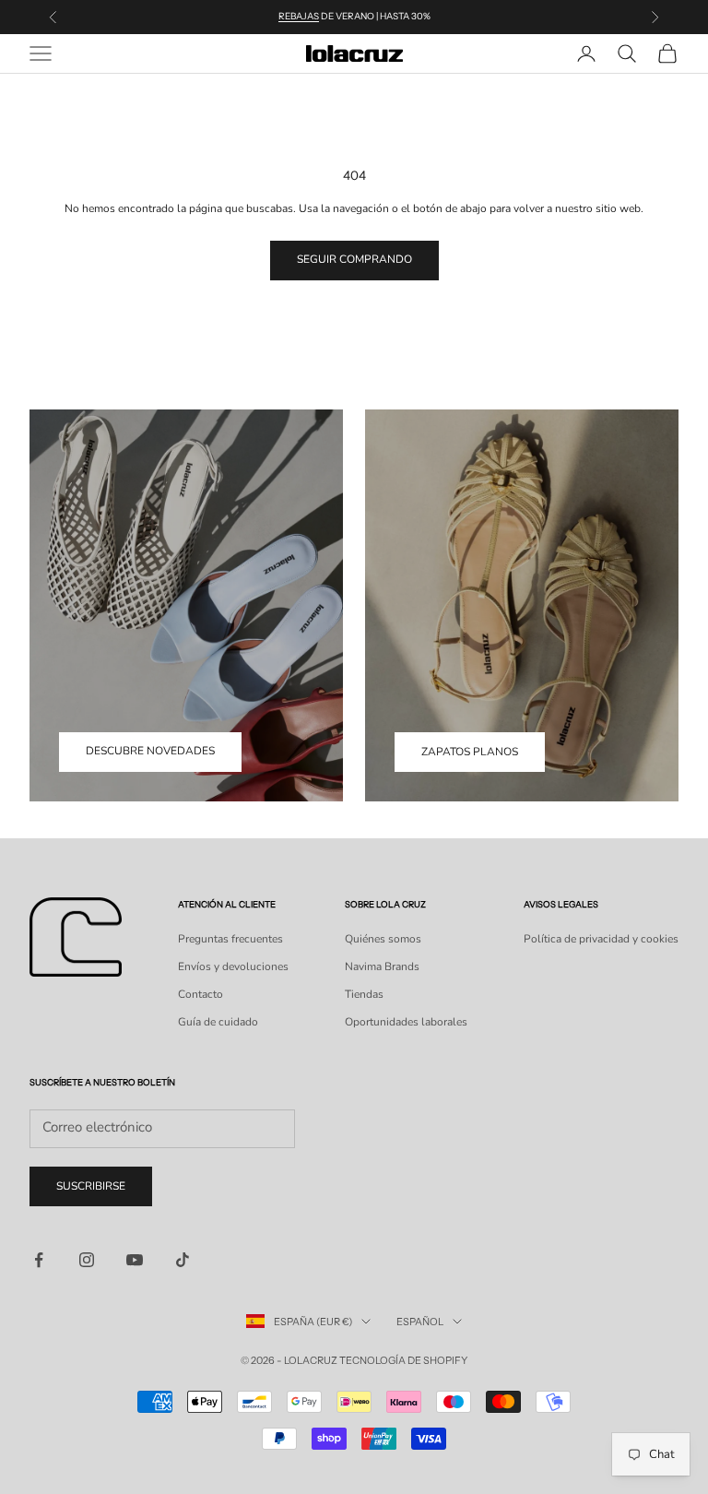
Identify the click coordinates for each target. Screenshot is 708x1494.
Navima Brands (382, 966)
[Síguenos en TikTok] (182, 1260)
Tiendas (364, 994)
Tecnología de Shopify (403, 1360)
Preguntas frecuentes (230, 938)
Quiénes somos (383, 938)
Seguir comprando (354, 259)
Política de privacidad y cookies (601, 938)
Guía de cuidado (218, 1021)
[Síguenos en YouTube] (134, 1260)
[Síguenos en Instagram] (86, 1260)
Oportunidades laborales (406, 1021)
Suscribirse (90, 1186)
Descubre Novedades (150, 750)
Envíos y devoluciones (233, 966)
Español (419, 1321)
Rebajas (298, 16)
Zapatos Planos (469, 751)
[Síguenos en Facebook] (39, 1260)
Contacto (200, 994)
